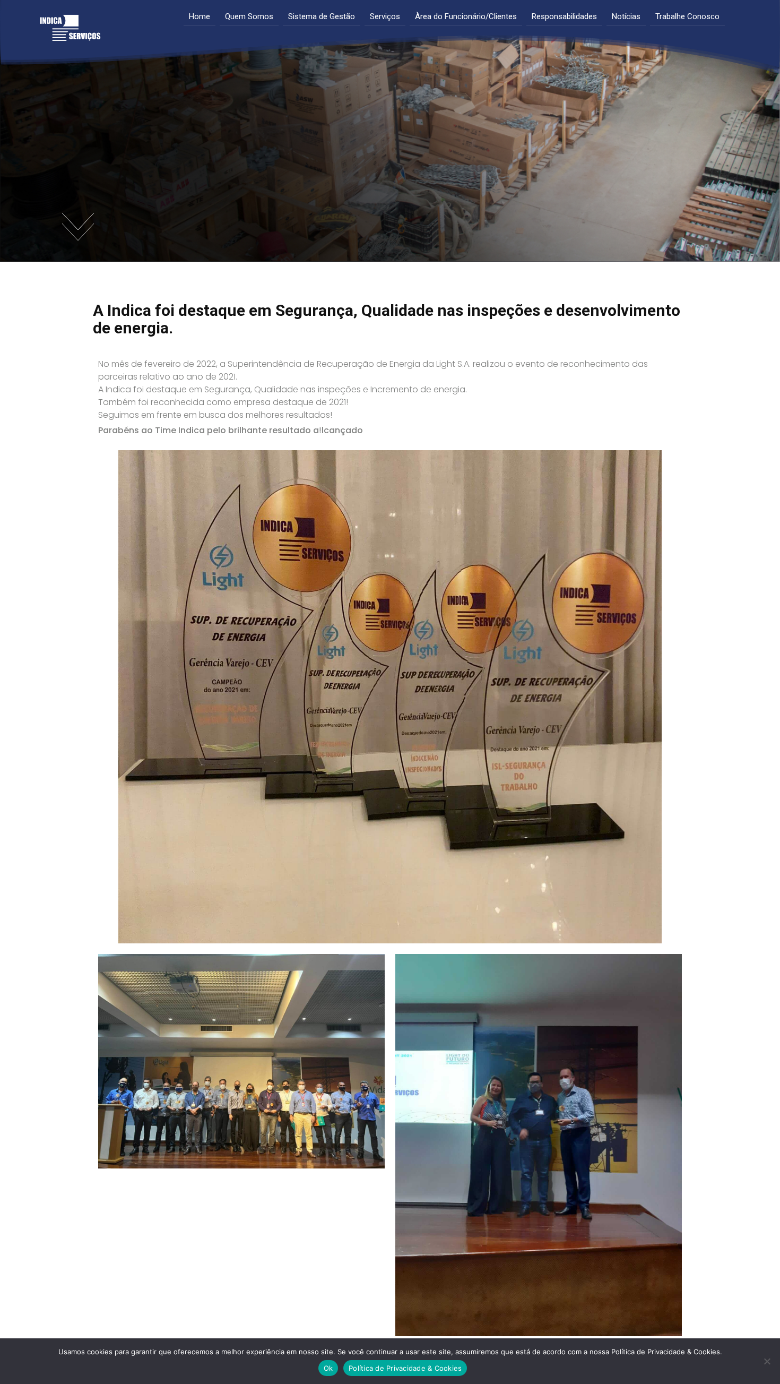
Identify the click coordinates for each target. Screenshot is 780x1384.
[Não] (766, 1361)
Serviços (385, 16)
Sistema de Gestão (321, 16)
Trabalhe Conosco (687, 16)
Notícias (626, 16)
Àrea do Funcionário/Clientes (466, 16)
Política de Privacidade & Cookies (405, 1368)
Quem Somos (249, 16)
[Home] (70, 33)
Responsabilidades (564, 16)
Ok (328, 1368)
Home (199, 16)
